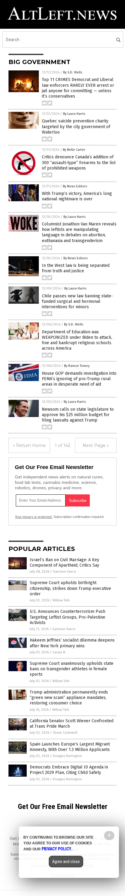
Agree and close (66, 861)
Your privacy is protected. (33, 517)
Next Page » (96, 445)
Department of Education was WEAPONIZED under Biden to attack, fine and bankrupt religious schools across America (77, 340)
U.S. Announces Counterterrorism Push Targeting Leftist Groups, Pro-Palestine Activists (67, 617)
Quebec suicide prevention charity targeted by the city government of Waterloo (76, 126)
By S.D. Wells (72, 72)
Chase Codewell (65, 733)
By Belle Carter (74, 150)
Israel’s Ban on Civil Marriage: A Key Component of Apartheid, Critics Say (64, 562)
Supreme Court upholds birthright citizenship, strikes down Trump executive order (70, 588)
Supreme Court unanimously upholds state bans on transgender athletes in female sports (71, 669)
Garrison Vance (64, 572)
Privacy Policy (56, 848)
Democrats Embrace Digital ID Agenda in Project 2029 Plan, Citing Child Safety (69, 770)
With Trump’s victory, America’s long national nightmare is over (77, 196)
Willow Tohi (61, 600)
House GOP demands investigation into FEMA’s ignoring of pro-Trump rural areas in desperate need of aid (79, 379)
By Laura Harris (74, 114)
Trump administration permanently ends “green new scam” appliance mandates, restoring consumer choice (69, 698)
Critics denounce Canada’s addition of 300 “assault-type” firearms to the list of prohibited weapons (79, 162)
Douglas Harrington (67, 756)
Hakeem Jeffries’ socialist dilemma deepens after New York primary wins (72, 643)
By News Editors (75, 186)
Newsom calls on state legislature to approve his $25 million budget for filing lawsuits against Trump (78, 415)
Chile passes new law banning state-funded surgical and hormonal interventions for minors (77, 301)
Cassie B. (59, 652)
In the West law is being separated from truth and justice (76, 268)
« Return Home (29, 445)
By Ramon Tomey (77, 366)
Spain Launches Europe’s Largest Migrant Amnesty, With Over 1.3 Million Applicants (70, 747)
